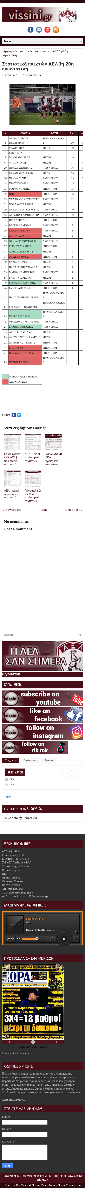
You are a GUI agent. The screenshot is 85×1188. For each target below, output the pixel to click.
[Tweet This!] (19, 415)
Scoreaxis (30, 818)
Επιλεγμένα (30, 760)
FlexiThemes (23, 1185)
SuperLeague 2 (12, 870)
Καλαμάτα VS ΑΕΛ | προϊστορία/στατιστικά (53, 459)
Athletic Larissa (12, 888)
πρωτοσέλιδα (26, 1047)
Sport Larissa (11, 885)
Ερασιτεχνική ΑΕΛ (13, 855)
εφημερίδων (43, 1047)
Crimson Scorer (12, 881)
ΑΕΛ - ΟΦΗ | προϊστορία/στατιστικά (32, 457)
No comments (31, 75)
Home (43, 509)
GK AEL (7, 873)
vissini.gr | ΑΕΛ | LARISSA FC (46, 1175)
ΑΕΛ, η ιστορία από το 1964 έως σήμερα (25, 896)
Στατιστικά (20, 51)
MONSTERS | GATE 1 (15, 858)
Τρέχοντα (10, 760)
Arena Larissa (11, 877)
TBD (8, 797)
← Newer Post (11, 509)
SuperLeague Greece (16, 866)
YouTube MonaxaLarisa (17, 892)
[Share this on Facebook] (14, 415)
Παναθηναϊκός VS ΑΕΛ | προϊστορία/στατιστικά (12, 459)
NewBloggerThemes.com (66, 1185)
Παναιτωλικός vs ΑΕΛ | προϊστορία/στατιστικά (33, 496)
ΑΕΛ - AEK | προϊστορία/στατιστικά (11, 494)
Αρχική (7, 51)
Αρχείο (49, 760)
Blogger (42, 1179)
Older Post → (74, 509)
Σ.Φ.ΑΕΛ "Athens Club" (16, 862)
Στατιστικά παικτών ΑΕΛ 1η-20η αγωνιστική (38, 66)
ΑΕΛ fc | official (11, 851)
